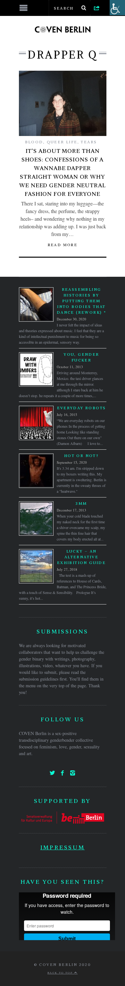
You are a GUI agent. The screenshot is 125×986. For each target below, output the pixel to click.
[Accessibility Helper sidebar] (117, 7)
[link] (96, 7)
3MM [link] (81, 503)
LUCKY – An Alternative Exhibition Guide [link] (81, 557)
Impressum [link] (62, 847)
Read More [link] (63, 244)
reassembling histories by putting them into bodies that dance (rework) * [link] (81, 301)
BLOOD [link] (34, 141)
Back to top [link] (60, 972)
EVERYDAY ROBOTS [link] (81, 407)
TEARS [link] (89, 141)
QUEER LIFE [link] (62, 141)
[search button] (84, 8)
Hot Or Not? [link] (81, 455)
